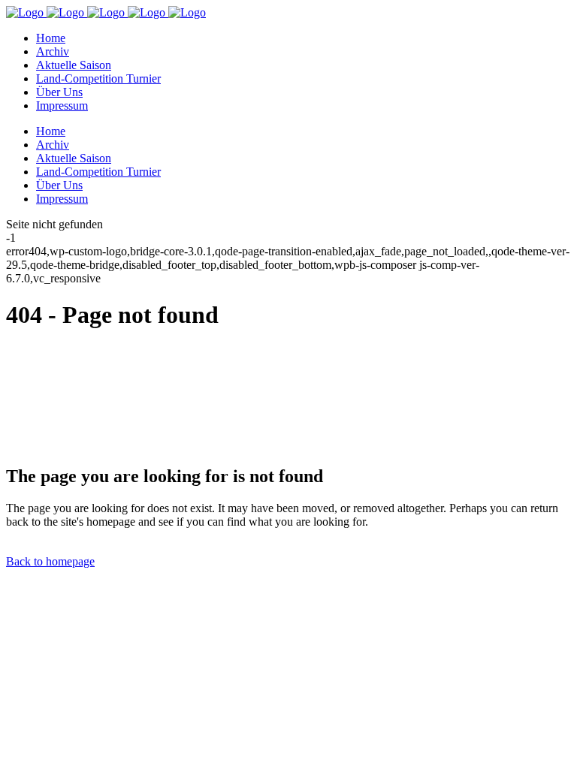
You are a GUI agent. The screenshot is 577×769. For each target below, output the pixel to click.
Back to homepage (50, 561)
